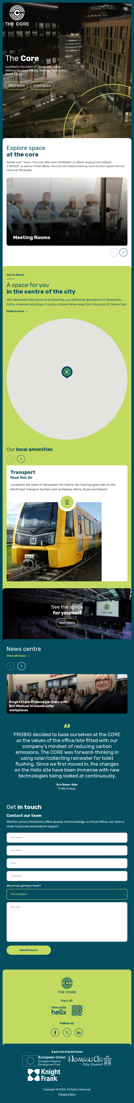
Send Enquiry (29, 944)
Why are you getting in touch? (24, 879)
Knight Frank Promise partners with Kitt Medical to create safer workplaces (38, 706)
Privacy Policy (67, 1088)
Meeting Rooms (31, 237)
